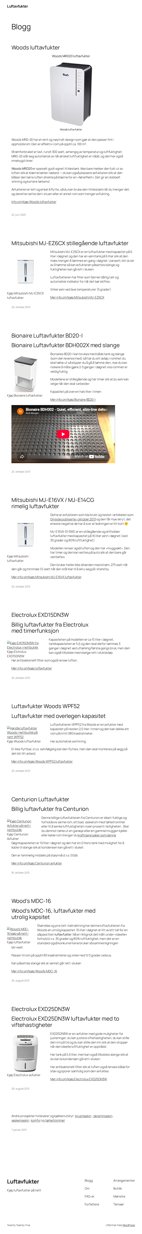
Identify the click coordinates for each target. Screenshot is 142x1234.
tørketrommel (55, 1120)
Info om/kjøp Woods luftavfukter (33, 202)
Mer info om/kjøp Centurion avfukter (36, 863)
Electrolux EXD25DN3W (40, 1009)
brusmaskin (83, 1116)
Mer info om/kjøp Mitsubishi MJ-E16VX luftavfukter (46, 577)
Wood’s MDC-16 (31, 901)
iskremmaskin (102, 1116)
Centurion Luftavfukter (40, 799)
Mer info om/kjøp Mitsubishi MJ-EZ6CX (77, 297)
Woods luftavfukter (35, 47)
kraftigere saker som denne (97, 835)
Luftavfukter (17, 6)
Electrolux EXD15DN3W (40, 615)
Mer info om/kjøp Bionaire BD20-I (73, 399)
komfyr (35, 1120)
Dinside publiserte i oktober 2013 (73, 519)
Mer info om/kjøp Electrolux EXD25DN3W (78, 1079)
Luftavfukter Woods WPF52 (45, 706)
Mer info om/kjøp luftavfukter (31, 668)
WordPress (129, 1225)
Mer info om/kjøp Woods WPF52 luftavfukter (42, 761)
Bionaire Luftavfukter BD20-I (47, 335)
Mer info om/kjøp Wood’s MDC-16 (34, 971)
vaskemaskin (20, 1120)
